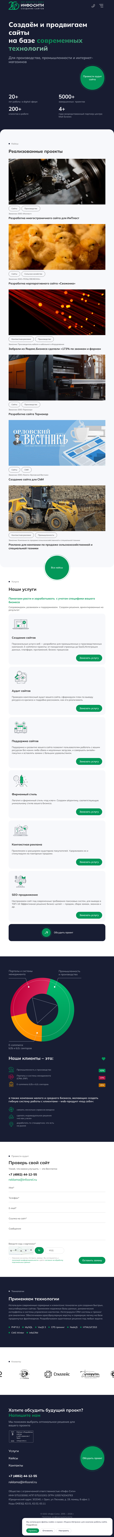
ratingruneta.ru (21, 1441)
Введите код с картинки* (22, 1243)
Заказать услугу (89, 657)
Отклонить (48, 1530)
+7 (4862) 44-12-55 (23, 1174)
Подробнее (31, 1525)
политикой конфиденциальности (25, 1260)
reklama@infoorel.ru (23, 1180)
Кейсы (13, 1458)
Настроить (64, 1530)
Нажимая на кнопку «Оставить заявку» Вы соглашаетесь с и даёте (37, 1260)
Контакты (16, 1465)
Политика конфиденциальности (57, 1517)
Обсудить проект (63, 932)
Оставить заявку (92, 1260)
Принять (33, 1530)
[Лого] (26, 6)
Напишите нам (24, 1415)
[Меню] (101, 5)
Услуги (14, 1451)
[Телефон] (93, 5)
